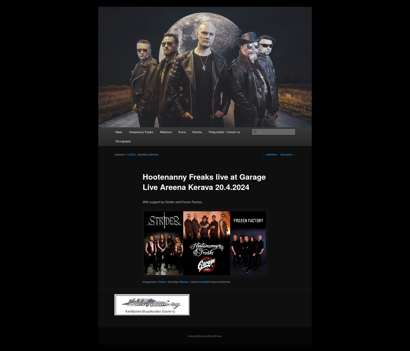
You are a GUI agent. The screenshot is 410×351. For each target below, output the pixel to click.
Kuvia (182, 132)
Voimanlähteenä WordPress (205, 336)
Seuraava (288, 154)
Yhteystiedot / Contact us (224, 132)
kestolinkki (203, 282)
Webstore (166, 132)
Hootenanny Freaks (141, 132)
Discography (123, 141)
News (119, 132)
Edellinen (270, 154)
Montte (154, 154)
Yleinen (162, 282)
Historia (197, 132)
